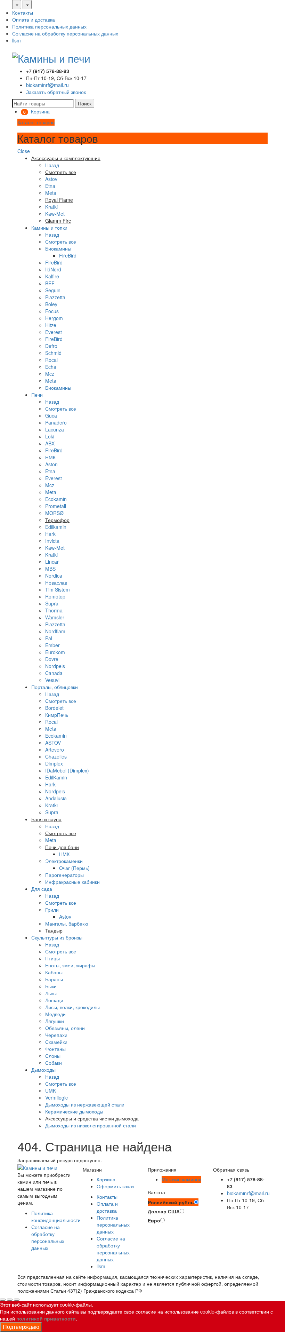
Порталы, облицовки (54, 686)
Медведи (55, 1013)
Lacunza (54, 429)
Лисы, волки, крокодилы (72, 1007)
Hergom (54, 318)
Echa (50, 366)
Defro (51, 345)
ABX (50, 443)
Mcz (49, 373)
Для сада (41, 888)
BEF (50, 283)
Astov (51, 178)
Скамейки (56, 1041)
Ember (52, 645)
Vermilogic (56, 1097)
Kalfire (52, 276)
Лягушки (54, 1020)
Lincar (52, 561)
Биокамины (58, 248)
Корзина (106, 1179)
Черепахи (56, 1034)
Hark (50, 533)
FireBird (67, 255)
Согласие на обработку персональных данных (65, 33)
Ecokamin (56, 498)
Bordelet (54, 707)
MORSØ (54, 512)
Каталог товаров (36, 122)
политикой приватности (46, 1318)
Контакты (22, 12)
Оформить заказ (115, 1186)
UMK (50, 1090)
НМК (50, 457)
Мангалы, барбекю (66, 923)
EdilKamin (56, 777)
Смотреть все (60, 241)
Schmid (53, 352)
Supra (51, 603)
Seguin (52, 290)
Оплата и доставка (33, 19)
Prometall (55, 505)
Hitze (50, 325)
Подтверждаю (21, 1327)
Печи (37, 394)
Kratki (51, 206)
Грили (52, 909)
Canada (54, 672)
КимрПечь (56, 714)
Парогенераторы (64, 874)
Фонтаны (55, 1048)
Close (23, 151)
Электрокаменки (64, 860)
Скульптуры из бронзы (56, 937)
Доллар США (164, 1211)
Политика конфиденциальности (56, 1216)
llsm (16, 40)
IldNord (53, 269)
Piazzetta (55, 297)
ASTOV (53, 742)
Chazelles (56, 756)
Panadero (56, 422)
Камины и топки (49, 227)
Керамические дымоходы (74, 1111)
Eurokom (55, 652)
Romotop (55, 596)
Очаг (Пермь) (74, 867)
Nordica (53, 575)
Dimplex (54, 763)
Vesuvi (52, 679)
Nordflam (55, 631)
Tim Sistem (57, 589)
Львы (51, 993)
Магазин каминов (181, 1179)
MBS (50, 568)
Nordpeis (55, 666)
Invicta (52, 540)
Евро (154, 1220)
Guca (51, 415)
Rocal (51, 359)
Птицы (52, 958)
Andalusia (56, 798)
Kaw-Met (55, 213)
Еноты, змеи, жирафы (70, 965)
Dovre (51, 659)
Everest (53, 331)
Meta (50, 192)
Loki (49, 436)
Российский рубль (171, 1202)
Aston (51, 464)
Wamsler (54, 617)
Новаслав (56, 582)
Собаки (53, 1062)
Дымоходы (43, 1069)
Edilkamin (55, 526)
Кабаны (54, 972)
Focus (52, 311)
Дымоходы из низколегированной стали (90, 1125)
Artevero (54, 749)
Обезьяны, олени (65, 1027)
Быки (51, 986)
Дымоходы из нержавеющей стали (84, 1104)
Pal (48, 638)
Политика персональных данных (49, 26)
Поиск (84, 103)
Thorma (54, 610)
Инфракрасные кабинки (72, 881)
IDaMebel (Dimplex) (67, 770)
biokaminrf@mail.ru (47, 84)
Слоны (52, 1055)
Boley (51, 304)
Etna (50, 185)
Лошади (54, 1000)
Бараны (54, 979)
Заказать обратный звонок (56, 91)
